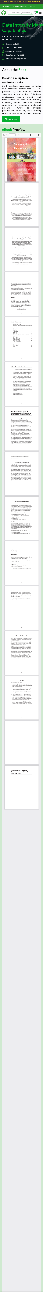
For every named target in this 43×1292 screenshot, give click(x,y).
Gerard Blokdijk (12, 44)
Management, (20, 58)
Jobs (34, 6)
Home (6, 6)
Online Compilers (19, 6)
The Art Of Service (14, 47)
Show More (11, 119)
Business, (9, 58)
